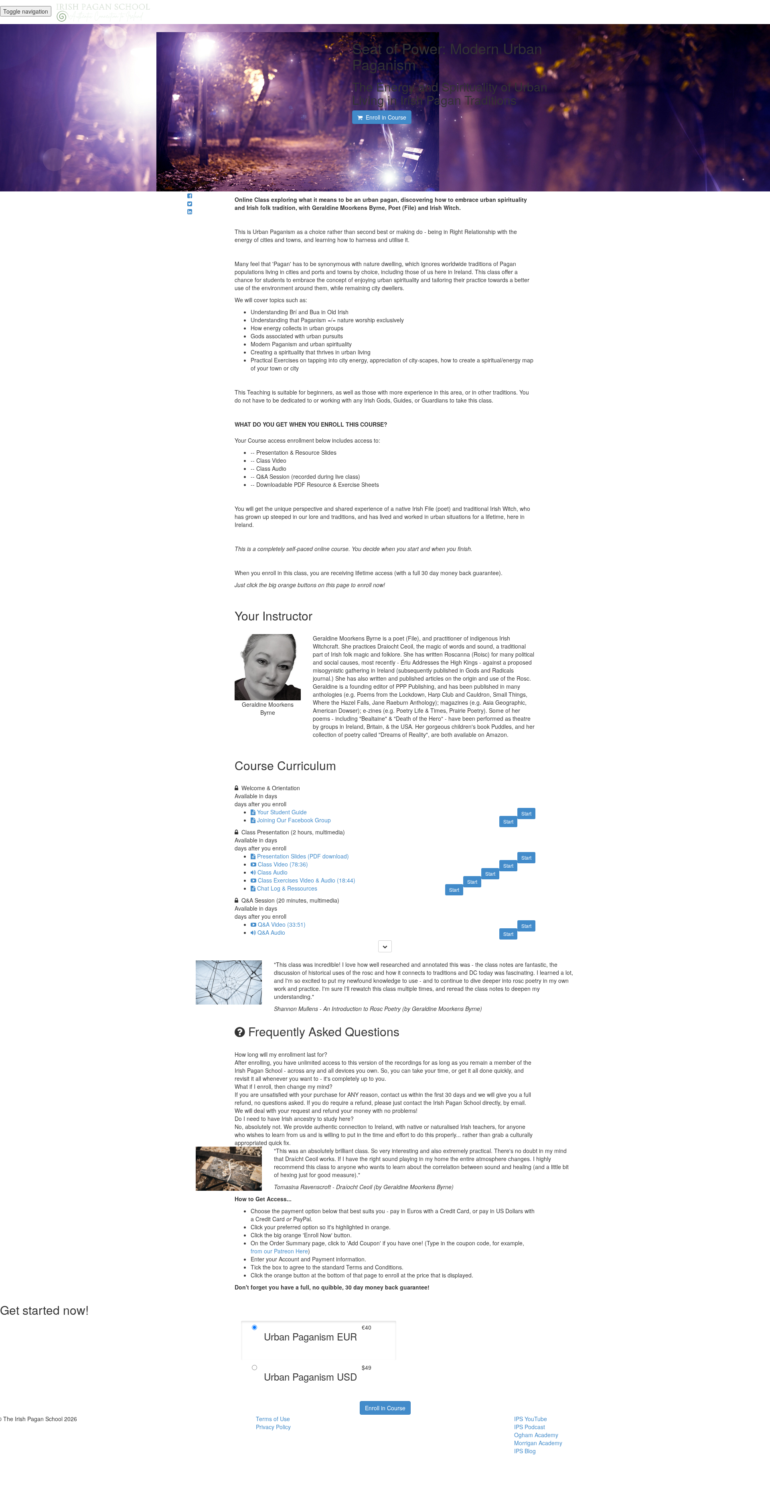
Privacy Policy (273, 1427)
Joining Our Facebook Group (294, 820)
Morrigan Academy (538, 1443)
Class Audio (272, 872)
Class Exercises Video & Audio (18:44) (306, 880)
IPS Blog (525, 1451)
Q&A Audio (271, 932)
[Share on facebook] (189, 195)
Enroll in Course (385, 1408)
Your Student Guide (282, 812)
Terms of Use (273, 1419)
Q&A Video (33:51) (282, 924)
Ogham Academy (536, 1435)
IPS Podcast (529, 1427)
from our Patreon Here (279, 1251)
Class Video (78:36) (283, 864)
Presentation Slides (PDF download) (303, 856)
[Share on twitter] (189, 203)
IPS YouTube (530, 1419)
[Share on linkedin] (189, 211)
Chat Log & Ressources (287, 888)
